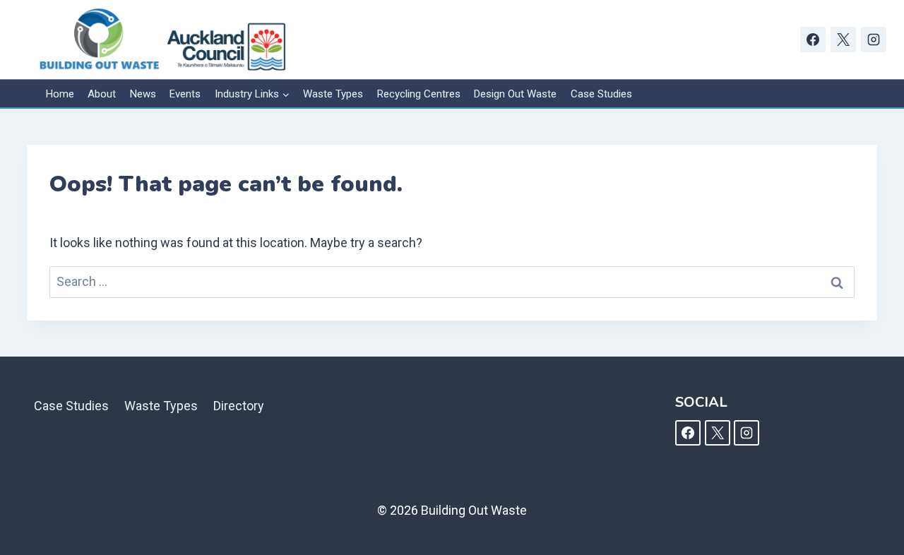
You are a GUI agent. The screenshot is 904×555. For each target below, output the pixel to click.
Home (60, 94)
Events (185, 94)
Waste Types (333, 94)
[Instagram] (873, 39)
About (102, 94)
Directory (238, 405)
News (143, 94)
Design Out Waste (515, 94)
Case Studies (601, 94)
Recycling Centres (418, 94)
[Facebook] (813, 39)
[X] (843, 39)
